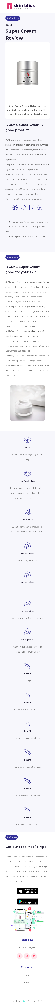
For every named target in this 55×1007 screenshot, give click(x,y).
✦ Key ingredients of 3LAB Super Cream (27, 236)
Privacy (27, 982)
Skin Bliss (27, 939)
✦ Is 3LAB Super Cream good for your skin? (28, 221)
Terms (27, 974)
